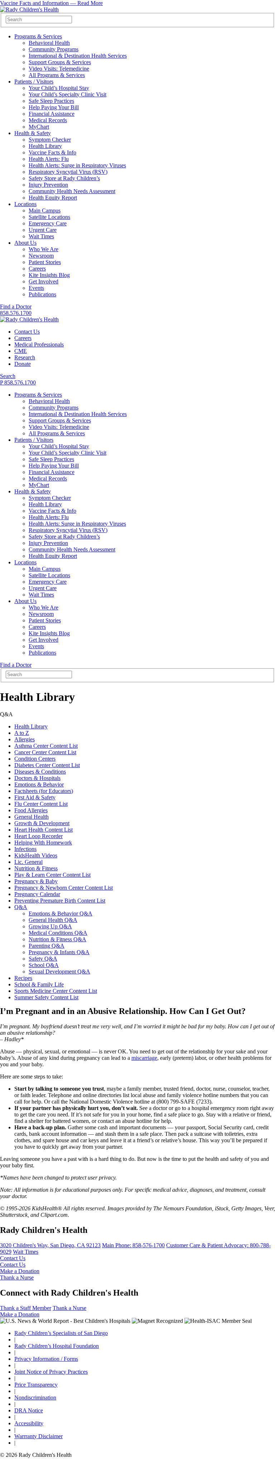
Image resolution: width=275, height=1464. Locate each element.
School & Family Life (39, 984)
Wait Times (41, 236)
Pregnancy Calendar (37, 894)
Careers (37, 268)
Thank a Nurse (17, 1277)
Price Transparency (36, 1385)
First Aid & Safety (35, 797)
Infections (25, 849)
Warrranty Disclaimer (38, 1436)
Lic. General (28, 862)
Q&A (20, 907)
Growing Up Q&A (50, 926)
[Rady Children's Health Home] (29, 9)
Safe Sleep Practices (51, 101)
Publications (42, 294)
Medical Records (48, 120)
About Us (25, 243)
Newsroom (41, 256)
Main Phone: (133, 1245)
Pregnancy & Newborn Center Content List (63, 888)
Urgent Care (43, 230)
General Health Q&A (53, 920)
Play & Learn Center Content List (52, 875)
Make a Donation (19, 1271)
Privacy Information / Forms (46, 1359)
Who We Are (43, 249)
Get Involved (43, 281)
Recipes (23, 978)
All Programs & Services (57, 75)
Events (36, 288)
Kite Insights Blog (49, 275)
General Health (31, 817)
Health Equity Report (53, 198)
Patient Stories (45, 262)
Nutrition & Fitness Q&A (57, 939)
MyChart (39, 127)
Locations (25, 204)
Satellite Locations (49, 217)
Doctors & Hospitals (37, 778)
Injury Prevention (48, 185)
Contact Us (27, 332)
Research (24, 357)
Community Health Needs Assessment (72, 191)
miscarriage (144, 1058)
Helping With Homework (43, 842)
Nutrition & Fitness (36, 868)
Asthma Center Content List (46, 746)
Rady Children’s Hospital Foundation (56, 1346)
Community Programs (53, 49)
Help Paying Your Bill (54, 107)
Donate (22, 364)
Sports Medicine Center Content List (55, 991)
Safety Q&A (43, 959)
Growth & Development (41, 823)
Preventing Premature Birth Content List (59, 901)
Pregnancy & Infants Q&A (59, 952)
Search (7, 376)
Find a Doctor (16, 306)
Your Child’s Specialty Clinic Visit (67, 94)
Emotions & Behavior (39, 784)
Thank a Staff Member (25, 1308)
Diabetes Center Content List (47, 765)
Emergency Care (48, 223)
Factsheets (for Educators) (43, 791)
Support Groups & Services (60, 62)
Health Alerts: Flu (49, 159)
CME (20, 351)
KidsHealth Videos (35, 855)
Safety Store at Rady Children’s (64, 178)
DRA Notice (28, 1410)
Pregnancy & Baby (36, 881)
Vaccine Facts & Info (52, 152)
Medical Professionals (39, 344)
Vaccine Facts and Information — (51, 3)
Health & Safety (32, 133)
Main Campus (45, 210)
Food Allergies (31, 810)
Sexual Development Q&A (59, 971)
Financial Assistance (51, 114)
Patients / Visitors (33, 81)
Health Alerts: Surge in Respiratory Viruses (77, 165)
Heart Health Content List (43, 830)
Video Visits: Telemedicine (59, 69)
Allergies (24, 739)
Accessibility (28, 1423)
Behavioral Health (49, 43)
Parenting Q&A (46, 946)
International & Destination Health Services (78, 56)
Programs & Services (38, 36)
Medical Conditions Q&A (58, 933)
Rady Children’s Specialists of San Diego (61, 1333)
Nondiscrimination (35, 1397)
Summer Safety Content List (46, 997)
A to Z (21, 733)
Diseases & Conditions (40, 772)
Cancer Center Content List (45, 752)
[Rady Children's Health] (29, 319)
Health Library (45, 146)
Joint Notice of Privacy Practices (51, 1372)
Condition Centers (35, 759)
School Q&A (44, 965)
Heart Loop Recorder (38, 836)
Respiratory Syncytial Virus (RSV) (68, 172)
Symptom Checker (50, 140)
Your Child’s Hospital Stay (59, 88)
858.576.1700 (16, 313)
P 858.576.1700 (18, 382)
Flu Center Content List (41, 804)
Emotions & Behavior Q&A (60, 913)
